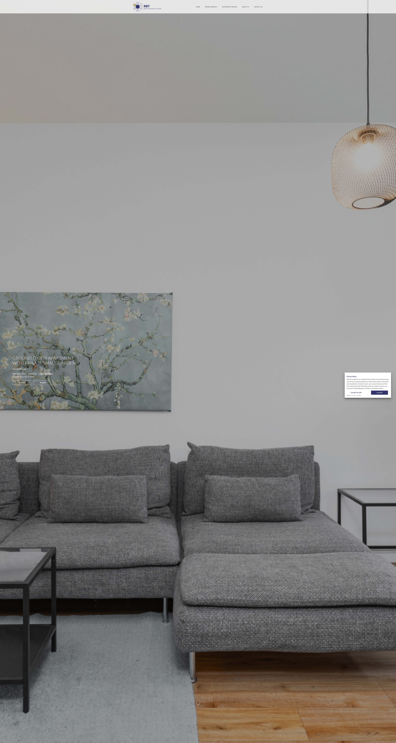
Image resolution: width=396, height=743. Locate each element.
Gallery (22, 383)
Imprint (359, 395)
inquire (43, 383)
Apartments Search (229, 7)
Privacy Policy (351, 395)
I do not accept (356, 392)
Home (198, 7)
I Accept (379, 392)
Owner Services (211, 7)
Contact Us (258, 7)
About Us (245, 7)
